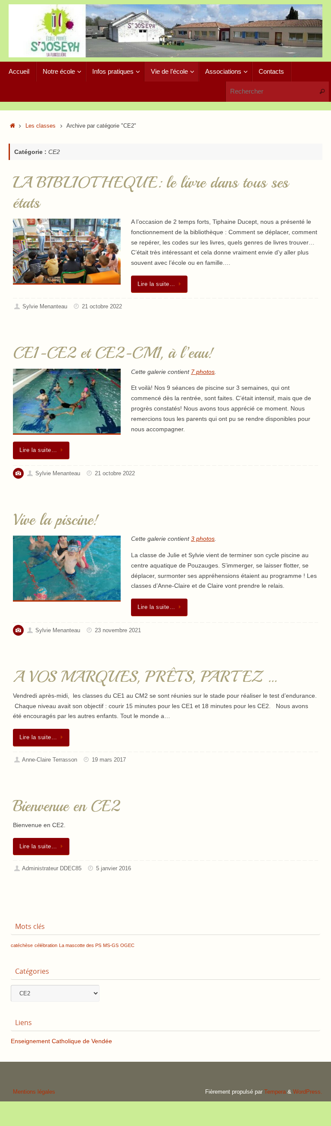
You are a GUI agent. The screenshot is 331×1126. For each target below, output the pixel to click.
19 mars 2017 (109, 760)
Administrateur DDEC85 (51, 869)
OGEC (127, 945)
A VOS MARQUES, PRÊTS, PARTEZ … (145, 677)
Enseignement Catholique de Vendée (61, 1041)
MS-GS (111, 945)
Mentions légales (34, 1092)
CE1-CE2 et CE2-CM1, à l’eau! (113, 353)
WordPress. (307, 1092)
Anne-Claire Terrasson (49, 760)
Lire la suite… (156, 284)
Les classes (40, 126)
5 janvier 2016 (113, 869)
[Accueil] (12, 126)
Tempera (275, 1092)
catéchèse (22, 945)
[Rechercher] (322, 92)
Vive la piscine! (56, 520)
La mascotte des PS (80, 945)
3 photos (203, 538)
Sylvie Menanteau (44, 307)
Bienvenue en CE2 (66, 806)
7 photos (203, 371)
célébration (45, 945)
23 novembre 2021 (118, 630)
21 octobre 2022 (102, 307)
